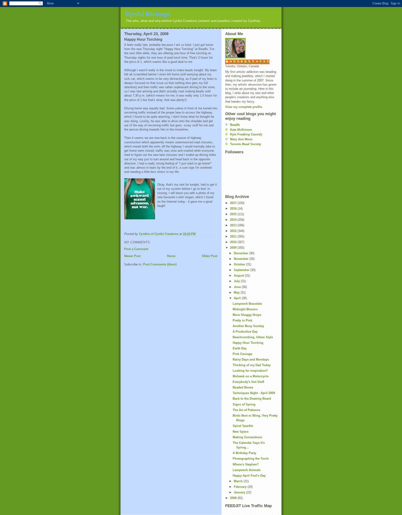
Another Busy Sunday (248, 326)
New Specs (240, 431)
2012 (234, 231)
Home (171, 256)
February (241, 486)
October (240, 264)
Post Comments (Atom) (160, 264)
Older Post (209, 256)
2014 (234, 219)
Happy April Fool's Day (249, 475)
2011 (234, 236)
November (241, 259)
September (242, 270)
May (237, 292)
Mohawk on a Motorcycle (250, 376)
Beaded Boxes (243, 387)
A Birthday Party (244, 453)
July (237, 281)
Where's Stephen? (246, 464)
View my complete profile (243, 107)
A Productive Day (245, 331)
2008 (234, 498)
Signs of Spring (244, 404)
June (238, 287)
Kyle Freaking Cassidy (246, 134)
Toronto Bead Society (245, 144)
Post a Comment (136, 249)
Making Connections (247, 437)
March (239, 481)
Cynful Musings (147, 13)
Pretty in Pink (242, 320)
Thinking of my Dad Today (252, 365)
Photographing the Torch (251, 458)
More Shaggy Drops (247, 315)
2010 (234, 242)
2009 (234, 247)
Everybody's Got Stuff (248, 382)
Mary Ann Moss (241, 139)
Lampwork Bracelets (247, 303)
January (240, 492)
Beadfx (235, 125)
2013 (234, 225)
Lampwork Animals (247, 470)
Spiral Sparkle (243, 426)
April (238, 298)
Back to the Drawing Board (252, 398)
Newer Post (132, 256)
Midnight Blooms (245, 309)
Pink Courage (242, 354)
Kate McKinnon (241, 129)
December (241, 253)
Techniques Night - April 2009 (254, 393)
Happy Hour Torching (248, 342)
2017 (234, 203)
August (239, 275)
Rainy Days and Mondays (251, 359)
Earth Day (240, 348)
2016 (234, 208)
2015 (234, 214)
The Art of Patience (246, 410)
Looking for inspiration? (250, 370)
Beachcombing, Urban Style (253, 337)
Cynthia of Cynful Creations (249, 61)
